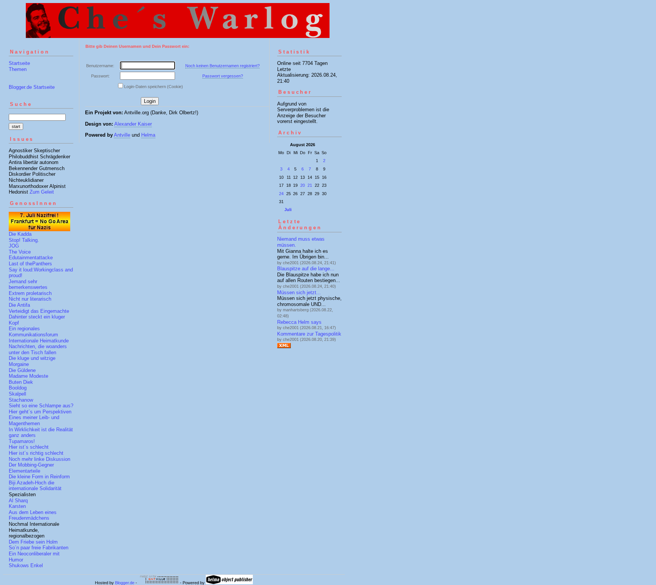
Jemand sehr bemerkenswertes (28, 284)
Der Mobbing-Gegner (31, 465)
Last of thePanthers (30, 263)
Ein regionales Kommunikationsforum (33, 331)
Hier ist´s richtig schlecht (36, 453)
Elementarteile (24, 471)
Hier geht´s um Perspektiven (40, 412)
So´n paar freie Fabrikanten (38, 547)
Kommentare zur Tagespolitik (309, 334)
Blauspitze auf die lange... (305, 268)
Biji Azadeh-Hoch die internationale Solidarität (35, 486)
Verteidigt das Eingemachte (39, 311)
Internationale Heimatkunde (39, 341)
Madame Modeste (28, 376)
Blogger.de (124, 582)
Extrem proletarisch (30, 293)
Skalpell (17, 394)
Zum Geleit (42, 192)
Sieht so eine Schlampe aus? (41, 405)
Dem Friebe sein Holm (33, 542)
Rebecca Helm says (299, 322)
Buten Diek (21, 382)
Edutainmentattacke (31, 257)
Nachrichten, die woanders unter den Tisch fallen (38, 349)
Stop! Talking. (24, 240)
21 (310, 185)
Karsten (17, 506)
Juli (288, 209)
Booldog (18, 388)
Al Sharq (18, 500)
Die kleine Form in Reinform (39, 476)
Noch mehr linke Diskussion (39, 459)
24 (281, 193)
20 (302, 185)
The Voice (20, 252)
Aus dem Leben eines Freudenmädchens (33, 515)
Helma (148, 135)
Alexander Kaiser (133, 124)
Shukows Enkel (26, 565)
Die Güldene (22, 370)
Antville (122, 135)
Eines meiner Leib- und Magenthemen (34, 420)
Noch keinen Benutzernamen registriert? (222, 65)
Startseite (19, 63)
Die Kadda (20, 234)
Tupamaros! (22, 441)
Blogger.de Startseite (32, 87)
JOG (14, 246)
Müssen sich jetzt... (299, 292)
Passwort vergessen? (222, 76)
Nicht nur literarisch (30, 299)
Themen (18, 69)
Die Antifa (19, 305)
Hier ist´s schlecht (29, 447)
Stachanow (21, 400)
